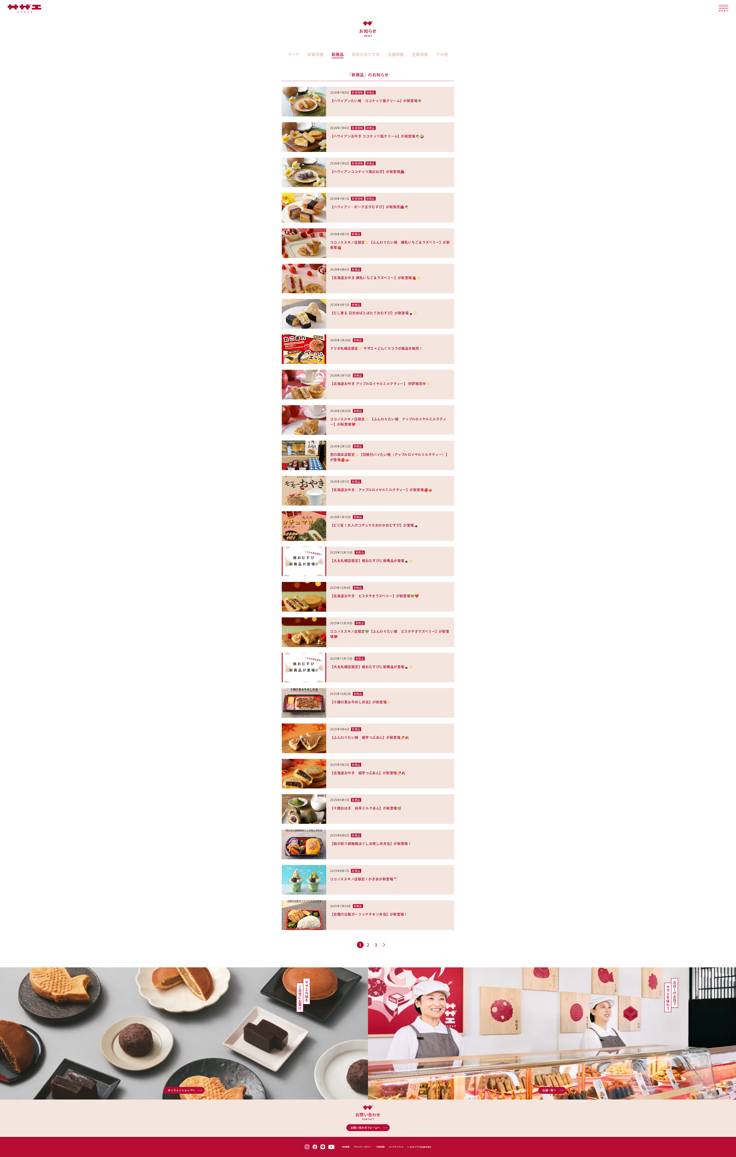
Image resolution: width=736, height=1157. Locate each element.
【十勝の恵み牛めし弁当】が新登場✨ (360, 702)
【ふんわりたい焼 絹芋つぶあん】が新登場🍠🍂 (369, 737)
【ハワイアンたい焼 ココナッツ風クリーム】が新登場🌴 (376, 100)
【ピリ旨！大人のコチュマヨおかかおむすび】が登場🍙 (374, 525)
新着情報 (315, 54)
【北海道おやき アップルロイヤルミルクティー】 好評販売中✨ (380, 383)
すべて (293, 54)
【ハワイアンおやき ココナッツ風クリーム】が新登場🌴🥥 (377, 136)
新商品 (338, 54)
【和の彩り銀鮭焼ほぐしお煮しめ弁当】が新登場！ (370, 843)
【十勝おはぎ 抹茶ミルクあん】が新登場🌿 (365, 808)
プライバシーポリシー (362, 1147)
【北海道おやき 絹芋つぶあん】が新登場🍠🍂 (367, 773)
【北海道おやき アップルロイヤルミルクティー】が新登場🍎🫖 (381, 490)
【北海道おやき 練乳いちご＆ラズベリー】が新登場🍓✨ (375, 277)
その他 (442, 54)
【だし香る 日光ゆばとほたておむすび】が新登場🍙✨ (373, 313)
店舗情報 (396, 54)
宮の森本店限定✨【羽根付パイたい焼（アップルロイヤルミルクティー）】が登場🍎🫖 (389, 457)
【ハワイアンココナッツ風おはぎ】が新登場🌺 (367, 171)
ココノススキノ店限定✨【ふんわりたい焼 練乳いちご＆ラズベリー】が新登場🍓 (390, 245)
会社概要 (346, 1147)
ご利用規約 (380, 1147)
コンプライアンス (396, 1147)
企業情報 (420, 54)
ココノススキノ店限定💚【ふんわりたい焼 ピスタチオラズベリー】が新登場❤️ (389, 634)
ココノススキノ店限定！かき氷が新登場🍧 (364, 879)
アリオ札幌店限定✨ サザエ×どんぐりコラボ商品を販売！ (376, 348)
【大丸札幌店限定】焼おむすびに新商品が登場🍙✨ (371, 560)
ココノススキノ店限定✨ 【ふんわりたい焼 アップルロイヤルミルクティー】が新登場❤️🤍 (388, 421)
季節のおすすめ (366, 54)
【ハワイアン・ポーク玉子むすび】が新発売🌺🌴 (369, 207)
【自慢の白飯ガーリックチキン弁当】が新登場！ (368, 914)
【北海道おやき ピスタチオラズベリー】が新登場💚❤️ (374, 596)
